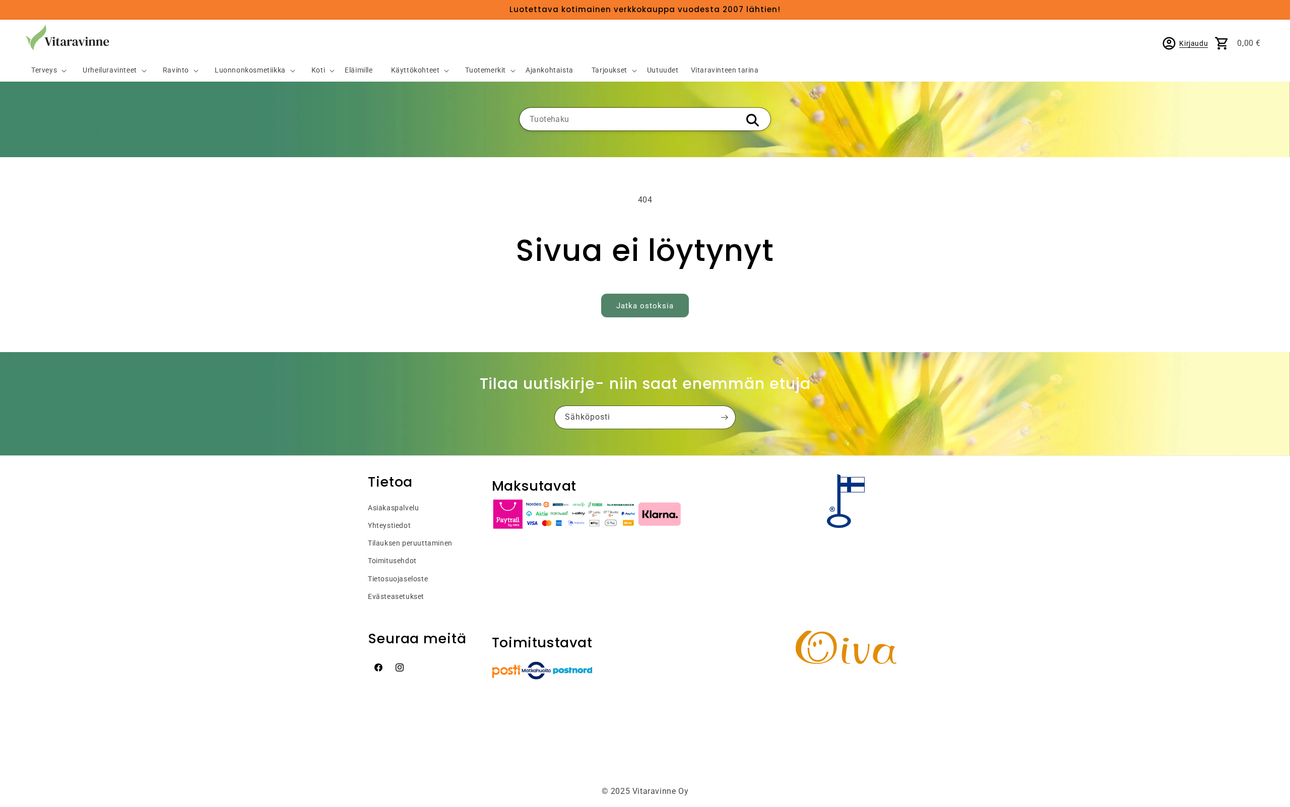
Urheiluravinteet (110, 70)
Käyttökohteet (415, 70)
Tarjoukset (609, 70)
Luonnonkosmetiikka (250, 70)
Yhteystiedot (389, 525)
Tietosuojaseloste (398, 579)
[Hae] (752, 120)
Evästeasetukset (396, 596)
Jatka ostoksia (645, 305)
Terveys (44, 70)
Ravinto (176, 70)
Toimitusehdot (392, 561)
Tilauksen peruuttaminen (410, 543)
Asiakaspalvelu (393, 508)
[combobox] (645, 119)
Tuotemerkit (485, 70)
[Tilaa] (724, 417)
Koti (318, 70)
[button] (45, 71)
